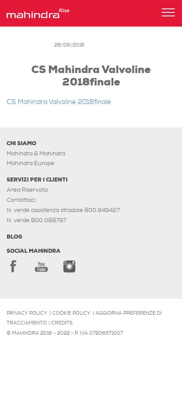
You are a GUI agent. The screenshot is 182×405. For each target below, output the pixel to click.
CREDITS (61, 323)
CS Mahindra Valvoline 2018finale (59, 102)
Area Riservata (27, 189)
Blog (14, 236)
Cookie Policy (71, 313)
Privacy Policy (27, 313)
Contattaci (21, 200)
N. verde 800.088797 (36, 220)
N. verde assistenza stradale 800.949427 (63, 210)
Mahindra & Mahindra (36, 153)
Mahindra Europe (30, 163)
